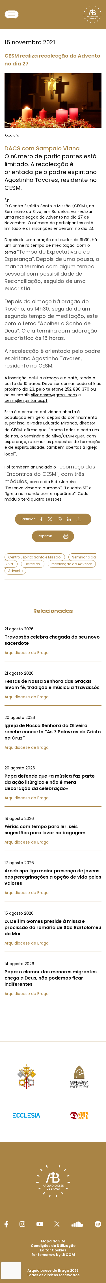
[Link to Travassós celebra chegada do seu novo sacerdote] (53, 640)
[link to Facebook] (6, 1224)
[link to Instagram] (22, 1224)
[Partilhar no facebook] (41, 519)
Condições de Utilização (53, 1245)
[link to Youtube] (39, 1224)
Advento (15, 570)
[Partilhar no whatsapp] (60, 519)
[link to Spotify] (97, 1224)
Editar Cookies (53, 1250)
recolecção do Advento (71, 564)
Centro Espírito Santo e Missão (34, 557)
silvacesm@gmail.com (54, 395)
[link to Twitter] (57, 1224)
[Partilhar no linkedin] (69, 519)
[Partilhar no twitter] (50, 519)
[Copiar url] (79, 519)
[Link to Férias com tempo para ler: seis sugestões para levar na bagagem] (53, 830)
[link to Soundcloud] (77, 1224)
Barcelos (33, 564)
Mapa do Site (53, 1241)
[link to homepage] (92, 14)
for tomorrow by (53, 1254)
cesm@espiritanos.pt (26, 400)
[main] (53, 509)
